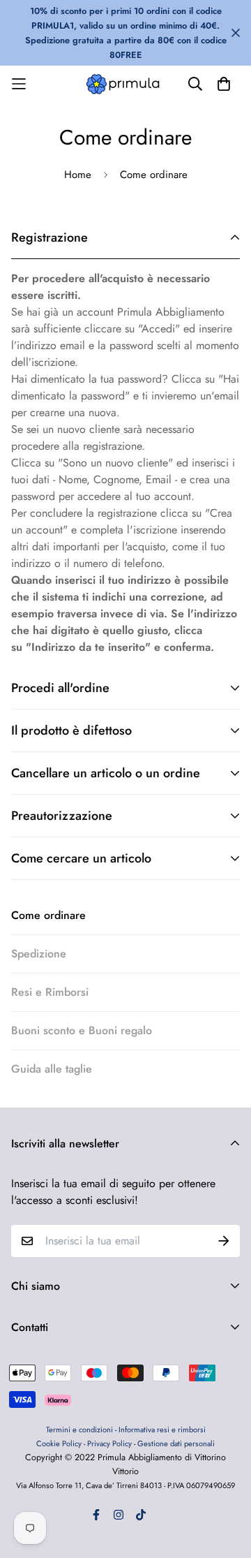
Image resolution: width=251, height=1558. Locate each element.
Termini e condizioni (79, 1429)
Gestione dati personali (176, 1443)
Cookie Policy (60, 1443)
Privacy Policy (109, 1443)
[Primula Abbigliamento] (125, 84)
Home (77, 174)
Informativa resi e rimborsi (162, 1429)
